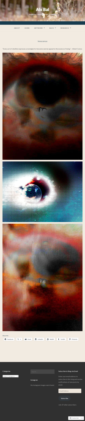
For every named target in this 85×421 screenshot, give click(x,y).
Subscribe (64, 398)
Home (27, 28)
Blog (51, 28)
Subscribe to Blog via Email (68, 371)
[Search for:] (42, 371)
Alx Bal (42, 9)
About (17, 28)
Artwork (38, 28)
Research (65, 28)
